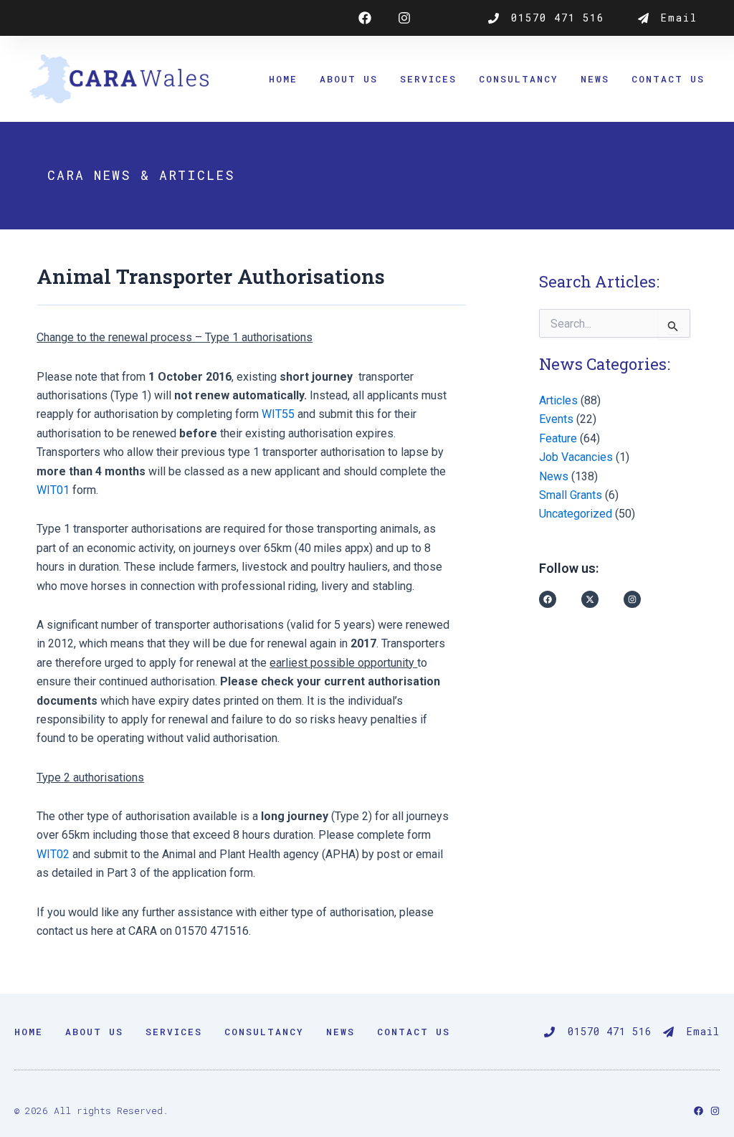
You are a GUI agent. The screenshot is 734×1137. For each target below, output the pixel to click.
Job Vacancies (576, 457)
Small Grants (570, 495)
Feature (558, 438)
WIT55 (278, 414)
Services (428, 78)
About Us (349, 78)
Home (283, 78)
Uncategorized (575, 513)
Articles (558, 400)
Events (556, 419)
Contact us (668, 78)
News (595, 78)
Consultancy (518, 78)
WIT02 (53, 854)
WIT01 (53, 490)
